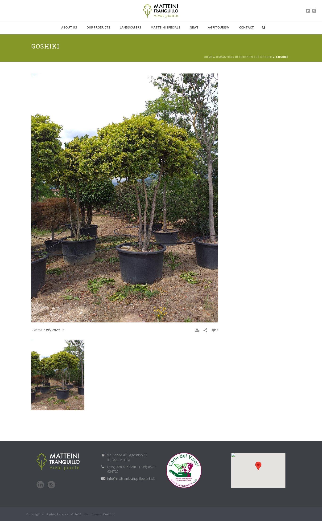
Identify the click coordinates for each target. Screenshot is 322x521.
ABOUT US (69, 27)
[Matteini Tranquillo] (161, 10)
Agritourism (219, 27)
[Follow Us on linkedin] (40, 485)
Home (208, 57)
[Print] (197, 330)
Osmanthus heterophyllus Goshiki (244, 57)
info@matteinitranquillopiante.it (131, 478)
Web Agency (93, 514)
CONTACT (246, 27)
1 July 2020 (51, 330)
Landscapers (130, 27)
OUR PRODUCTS (98, 27)
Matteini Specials (165, 27)
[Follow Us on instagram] (51, 485)
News (194, 27)
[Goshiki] (124, 197)
